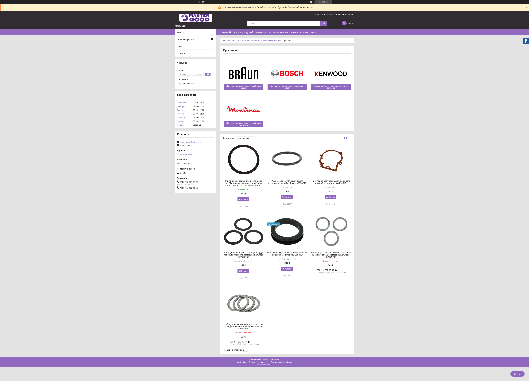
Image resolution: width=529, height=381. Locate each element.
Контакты (261, 32)
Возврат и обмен (299, 32)
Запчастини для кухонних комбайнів (264, 40)
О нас (314, 32)
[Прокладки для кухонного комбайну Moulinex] (243, 111)
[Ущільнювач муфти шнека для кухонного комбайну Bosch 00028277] (287, 160)
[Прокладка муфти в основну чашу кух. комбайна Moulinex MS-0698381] (287, 231)
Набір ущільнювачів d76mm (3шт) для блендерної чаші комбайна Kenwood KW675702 (331, 254)
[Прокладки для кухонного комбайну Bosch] (287, 74)
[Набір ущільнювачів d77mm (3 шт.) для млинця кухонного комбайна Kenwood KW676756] (243, 231)
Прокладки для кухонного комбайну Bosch (287, 87)
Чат (519, 374)
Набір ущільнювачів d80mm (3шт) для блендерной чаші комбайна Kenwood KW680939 (243, 326)
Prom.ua (277, 359)
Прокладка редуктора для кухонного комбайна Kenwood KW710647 (330, 182)
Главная (224, 32)
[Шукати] (323, 23)
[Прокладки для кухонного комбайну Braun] (243, 74)
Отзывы (181, 53)
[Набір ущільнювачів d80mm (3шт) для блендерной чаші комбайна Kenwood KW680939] (243, 303)
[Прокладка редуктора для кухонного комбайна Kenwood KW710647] (330, 160)
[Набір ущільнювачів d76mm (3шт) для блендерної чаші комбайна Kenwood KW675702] (330, 231)
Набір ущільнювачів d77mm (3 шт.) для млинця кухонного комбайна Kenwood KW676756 (243, 254)
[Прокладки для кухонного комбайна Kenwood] (330, 74)
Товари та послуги (236, 40)
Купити (244, 199)
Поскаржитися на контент (259, 362)
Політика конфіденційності (281, 362)
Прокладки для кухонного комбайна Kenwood (331, 87)
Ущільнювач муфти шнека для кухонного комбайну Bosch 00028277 (287, 182)
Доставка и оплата (278, 32)
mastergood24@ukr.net (190, 142)
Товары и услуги (242, 32)
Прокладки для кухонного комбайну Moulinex (243, 124)
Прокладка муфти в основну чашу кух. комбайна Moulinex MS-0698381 (287, 253)
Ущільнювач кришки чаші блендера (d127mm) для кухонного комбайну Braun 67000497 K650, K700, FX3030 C (244, 183)
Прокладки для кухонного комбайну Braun (243, 87)
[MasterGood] (195, 17)
